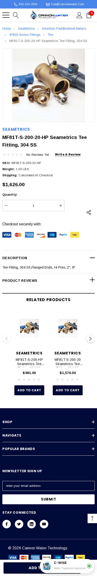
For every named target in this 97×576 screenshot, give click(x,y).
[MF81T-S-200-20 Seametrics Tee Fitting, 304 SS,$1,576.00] (67, 328)
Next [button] (90, 339)
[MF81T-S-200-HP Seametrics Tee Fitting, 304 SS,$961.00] (29, 328)
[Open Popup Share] (89, 212)
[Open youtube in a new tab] (44, 524)
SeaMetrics (16, 129)
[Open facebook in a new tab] (6, 524)
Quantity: (9, 194)
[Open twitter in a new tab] (19, 524)
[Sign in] (79, 15)
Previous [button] (6, 339)
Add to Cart (29, 390)
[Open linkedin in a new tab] (31, 524)
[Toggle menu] (5, 15)
